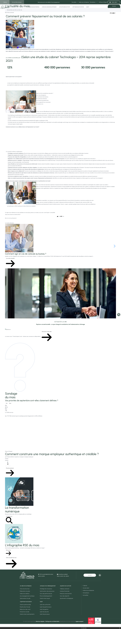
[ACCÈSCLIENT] (113, 2)
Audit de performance (45, 607)
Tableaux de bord (64, 588)
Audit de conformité (45, 604)
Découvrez (8, 550)
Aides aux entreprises (84, 2)
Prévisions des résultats (66, 593)
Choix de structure (24, 588)
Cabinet (5, 2)
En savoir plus (83, 628)
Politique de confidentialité (52, 621)
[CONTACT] (90, 575)
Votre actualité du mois (11, 557)
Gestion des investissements (27, 614)
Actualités (74, 2)
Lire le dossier (9, 516)
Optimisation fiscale (25, 598)
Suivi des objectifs (64, 596)
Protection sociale (24, 611)
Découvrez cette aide (46, 331)
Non (10, 403)
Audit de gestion (44, 609)
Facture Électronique (16, 2)
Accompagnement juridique (27, 596)
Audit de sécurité (44, 611)
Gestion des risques (45, 598)
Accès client (86, 588)
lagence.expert (79, 621)
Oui (6, 403)
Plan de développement (46, 596)
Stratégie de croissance (46, 588)
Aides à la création (24, 593)
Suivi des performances (46, 593)
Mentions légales (40, 621)
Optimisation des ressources (47, 591)
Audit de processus (45, 614)
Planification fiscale (25, 607)
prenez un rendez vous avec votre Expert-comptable (42, 212)
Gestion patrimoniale (25, 604)
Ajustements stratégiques (66, 598)
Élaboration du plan (25, 591)
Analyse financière (64, 591)
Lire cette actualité (10, 258)
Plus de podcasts (10, 468)
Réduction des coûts (25, 609)
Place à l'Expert (103, 2)
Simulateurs (92, 2)
